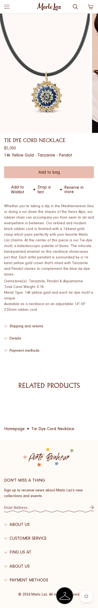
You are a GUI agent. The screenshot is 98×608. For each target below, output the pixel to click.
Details (15, 338)
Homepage (14, 428)
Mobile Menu (7, 7)
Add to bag (49, 172)
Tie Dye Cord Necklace (52, 428)
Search (75, 7)
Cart (90, 7)
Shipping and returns (26, 326)
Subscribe (92, 507)
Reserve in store (74, 189)
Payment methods (24, 350)
